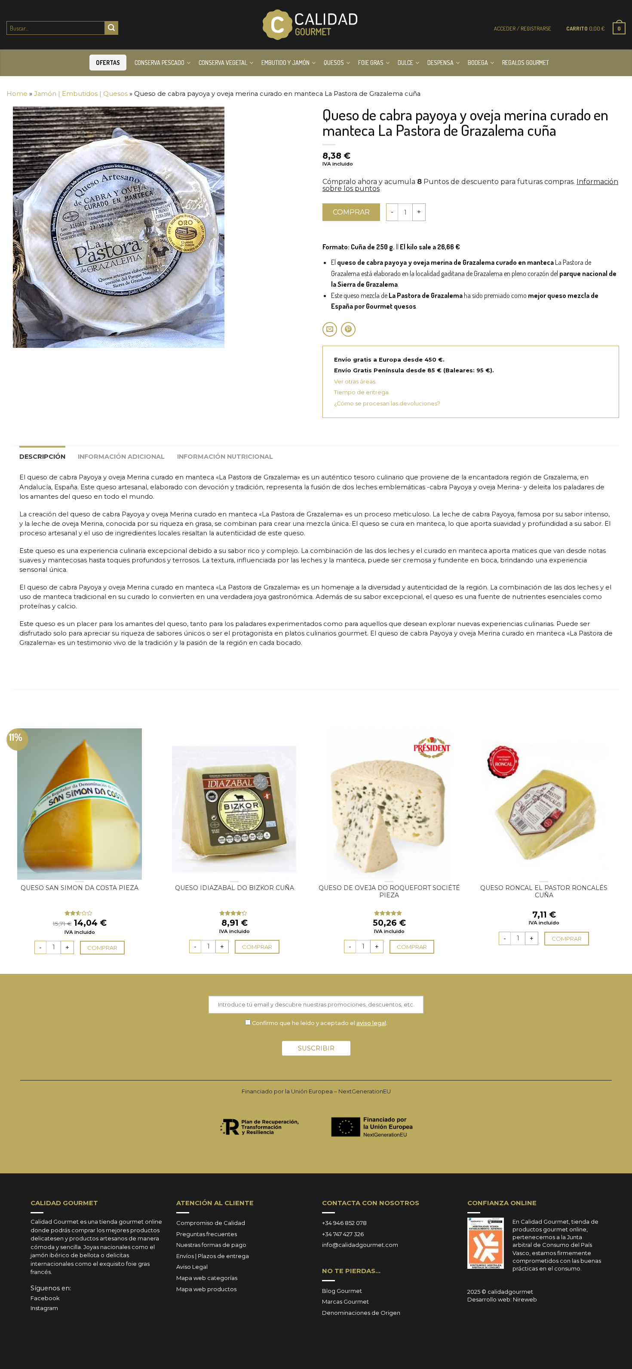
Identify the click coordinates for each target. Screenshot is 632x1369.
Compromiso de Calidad (210, 1222)
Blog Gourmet (342, 1290)
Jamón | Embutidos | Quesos (81, 94)
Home (17, 94)
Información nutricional (225, 456)
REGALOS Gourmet (525, 62)
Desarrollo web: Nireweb (502, 1299)
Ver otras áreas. (355, 381)
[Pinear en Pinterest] (348, 329)
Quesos (334, 62)
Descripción (42, 456)
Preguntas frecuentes (206, 1234)
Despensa (440, 62)
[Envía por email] (329, 329)
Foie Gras (370, 62)
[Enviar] (111, 28)
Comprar (351, 212)
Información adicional (121, 456)
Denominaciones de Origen (361, 1312)
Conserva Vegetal (223, 62)
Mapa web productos (206, 1289)
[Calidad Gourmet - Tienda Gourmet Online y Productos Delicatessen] (310, 25)
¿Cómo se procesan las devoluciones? (387, 403)
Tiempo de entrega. (362, 392)
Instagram (44, 1308)
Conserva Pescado (159, 62)
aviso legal (371, 1022)
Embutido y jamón (285, 62)
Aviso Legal (192, 1266)
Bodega (478, 62)
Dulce (405, 62)
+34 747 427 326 (343, 1234)
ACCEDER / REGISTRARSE (522, 28)
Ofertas (108, 62)
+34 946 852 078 (344, 1222)
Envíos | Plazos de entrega (212, 1255)
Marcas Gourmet (345, 1301)
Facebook (45, 1298)
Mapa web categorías (206, 1277)
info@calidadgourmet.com (360, 1244)
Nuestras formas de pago (211, 1244)
